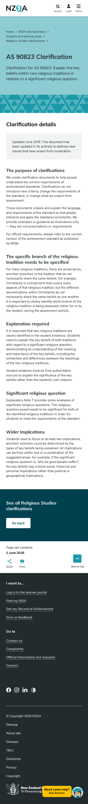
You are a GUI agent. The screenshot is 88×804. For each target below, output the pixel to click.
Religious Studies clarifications (25, 40)
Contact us (14, 641)
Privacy (11, 767)
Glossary (12, 742)
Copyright (13, 776)
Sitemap (12, 724)
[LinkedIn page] (25, 690)
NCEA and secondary (32, 31)
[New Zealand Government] (33, 789)
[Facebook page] (8, 690)
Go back (18, 523)
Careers (12, 665)
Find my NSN (16, 601)
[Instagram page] (16, 690)
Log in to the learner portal (26, 592)
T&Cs (10, 750)
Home (10, 31)
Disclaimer (13, 759)
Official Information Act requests (30, 657)
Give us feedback (19, 617)
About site (13, 733)
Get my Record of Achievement (29, 609)
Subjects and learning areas (24, 36)
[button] (9, 564)
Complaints (15, 649)
